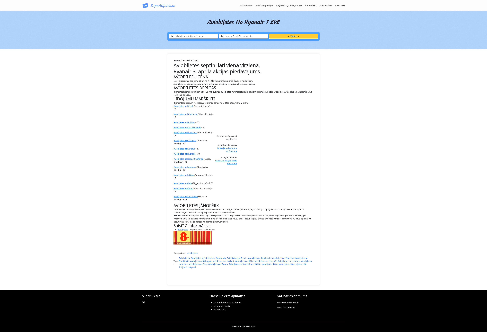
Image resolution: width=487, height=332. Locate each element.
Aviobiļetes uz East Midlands (187, 127)
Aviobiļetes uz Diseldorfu (185, 114)
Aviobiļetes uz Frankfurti (185, 132)
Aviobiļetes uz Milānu (184, 175)
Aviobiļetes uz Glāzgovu (185, 140)
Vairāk (294, 36)
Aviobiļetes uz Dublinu (184, 122)
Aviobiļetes (183, 229)
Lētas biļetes (296, 264)
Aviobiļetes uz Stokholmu (186, 196)
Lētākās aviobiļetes (263, 264)
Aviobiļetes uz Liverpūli (184, 153)
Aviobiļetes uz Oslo (183, 183)
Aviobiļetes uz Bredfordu (214, 258)
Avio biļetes (184, 258)
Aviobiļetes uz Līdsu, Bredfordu (188, 158)
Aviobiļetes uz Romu (183, 188)
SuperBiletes (151, 296)
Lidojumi (192, 267)
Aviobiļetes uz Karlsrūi (184, 148)
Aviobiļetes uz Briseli (183, 106)
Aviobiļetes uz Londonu (185, 167)
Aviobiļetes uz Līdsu (244, 261)
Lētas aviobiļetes (281, 264)
